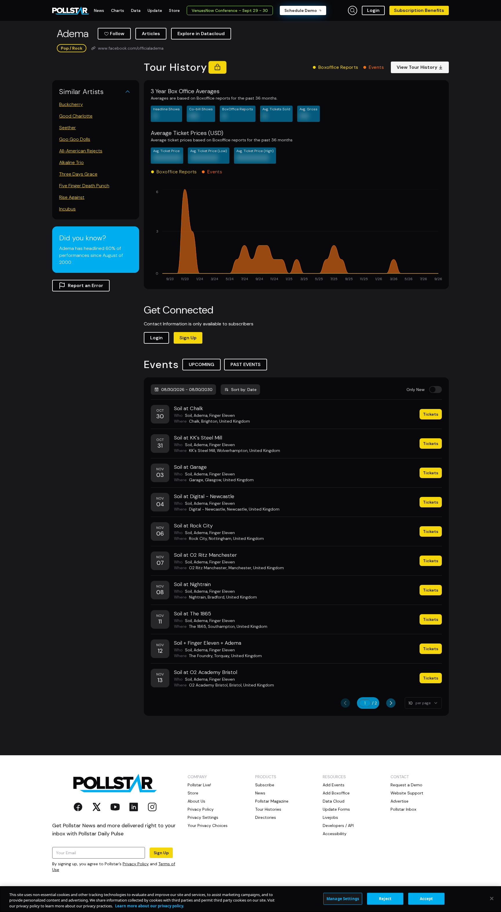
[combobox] (423, 703)
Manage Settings (342, 898)
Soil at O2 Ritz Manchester (205, 554)
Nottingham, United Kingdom (236, 538)
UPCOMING (201, 364)
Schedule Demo (300, 10)
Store (193, 793)
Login (373, 10)
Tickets (430, 414)
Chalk (194, 421)
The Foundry (201, 655)
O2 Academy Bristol (208, 685)
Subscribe (264, 784)
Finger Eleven (222, 415)
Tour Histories (268, 809)
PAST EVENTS (245, 364)
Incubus (67, 209)
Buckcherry (71, 104)
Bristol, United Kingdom (251, 685)
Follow (117, 33)
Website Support (407, 793)
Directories (265, 817)
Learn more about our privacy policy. (149, 906)
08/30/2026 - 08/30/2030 (187, 389)
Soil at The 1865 (192, 613)
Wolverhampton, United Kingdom (248, 450)
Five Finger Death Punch (84, 186)
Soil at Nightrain (192, 584)
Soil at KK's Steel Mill (198, 437)
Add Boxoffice (336, 793)
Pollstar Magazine (271, 801)
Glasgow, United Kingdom (229, 479)
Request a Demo (406, 784)
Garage (196, 479)
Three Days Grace (78, 174)
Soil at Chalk (188, 408)
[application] (296, 235)
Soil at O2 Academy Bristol (205, 672)
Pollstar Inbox (403, 809)
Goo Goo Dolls (74, 139)
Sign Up (188, 338)
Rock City (198, 538)
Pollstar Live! (199, 784)
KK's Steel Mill (202, 450)
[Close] (491, 898)
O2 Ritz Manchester (208, 567)
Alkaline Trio (71, 162)
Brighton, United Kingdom (225, 421)
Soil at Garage (190, 467)
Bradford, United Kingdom (232, 597)
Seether (67, 128)
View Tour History (417, 67)
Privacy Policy (136, 863)
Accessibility (334, 833)
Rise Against (71, 197)
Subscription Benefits (419, 10)
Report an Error (85, 285)
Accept (426, 898)
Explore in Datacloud (201, 33)
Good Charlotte (75, 116)
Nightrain (197, 597)
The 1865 (197, 626)
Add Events (333, 784)
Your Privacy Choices (208, 825)
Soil (188, 415)
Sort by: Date (244, 389)
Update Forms (336, 809)
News (260, 793)
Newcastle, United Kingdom (253, 509)
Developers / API (338, 825)
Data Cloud (333, 801)
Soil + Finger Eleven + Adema (207, 642)
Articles (151, 33)
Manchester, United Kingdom (256, 567)
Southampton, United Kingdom (237, 626)
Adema (201, 415)
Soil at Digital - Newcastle (204, 496)
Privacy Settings (203, 817)
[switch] (435, 389)
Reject (385, 898)
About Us (196, 801)
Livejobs (330, 817)
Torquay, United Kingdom (238, 655)
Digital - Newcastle (207, 509)
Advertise (400, 801)
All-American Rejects (80, 151)
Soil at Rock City (193, 525)
